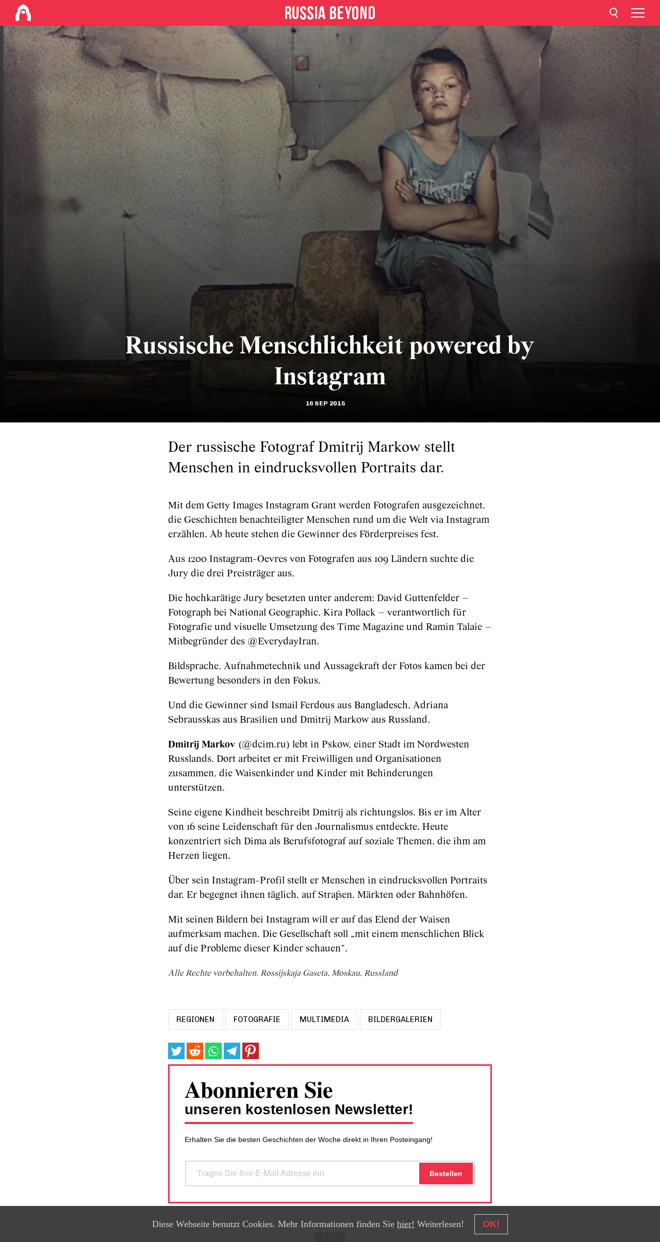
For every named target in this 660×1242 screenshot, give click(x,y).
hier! (406, 1224)
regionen (195, 1019)
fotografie (257, 1019)
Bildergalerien (400, 1019)
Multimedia (324, 1019)
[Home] (23, 13)
